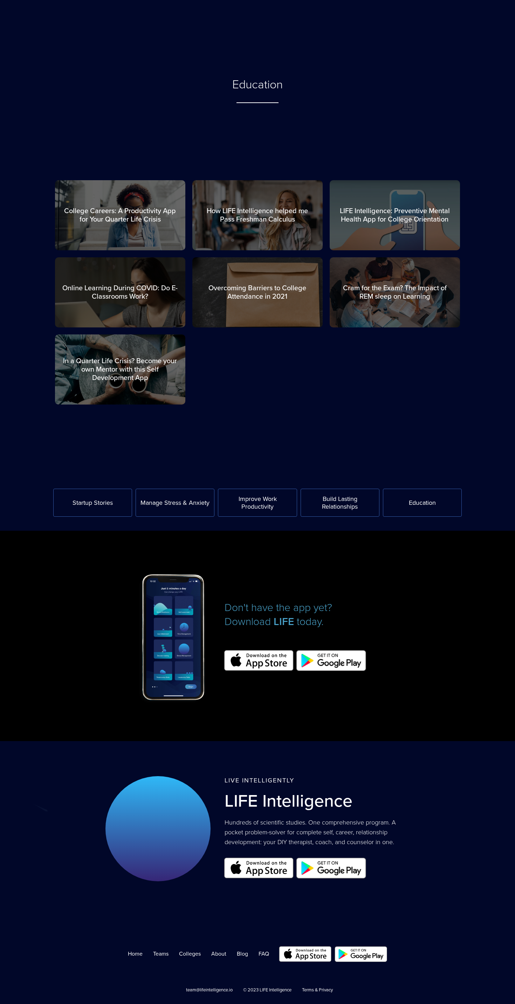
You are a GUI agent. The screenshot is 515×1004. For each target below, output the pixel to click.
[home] (83, 37)
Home (135, 953)
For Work (286, 16)
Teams (161, 953)
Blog (242, 953)
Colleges (190, 953)
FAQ (339, 16)
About (315, 16)
